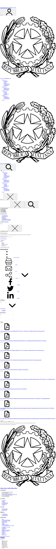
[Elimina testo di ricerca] (17, 204)
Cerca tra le (3, 209)
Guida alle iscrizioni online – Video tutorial (8, 525)
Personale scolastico (6, 88)
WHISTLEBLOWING (5, 524)
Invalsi (3, 523)
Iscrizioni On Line (4, 522)
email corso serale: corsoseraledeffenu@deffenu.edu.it (9, 494)
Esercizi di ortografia (5, 216)
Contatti (3, 100)
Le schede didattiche (6, 189)
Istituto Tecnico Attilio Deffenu (6, 219)
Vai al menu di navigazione (8, 7)
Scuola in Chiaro (4, 521)
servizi (1, 223)
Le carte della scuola (6, 84)
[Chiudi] (10, 196)
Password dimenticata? (3, 238)
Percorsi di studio (4, 510)
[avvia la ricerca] (31, 204)
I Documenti (4, 310)
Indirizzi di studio (4, 218)
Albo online (5, 94)
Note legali (3, 532)
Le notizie (5, 92)
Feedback (3, 531)
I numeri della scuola (7, 175)
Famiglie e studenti (6, 89)
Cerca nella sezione (4, 208)
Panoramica (5, 80)
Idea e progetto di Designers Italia (5, 536)
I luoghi (5, 82)
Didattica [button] (3, 95)
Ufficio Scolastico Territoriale (6, 520)
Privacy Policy (4, 533)
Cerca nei (3, 210)
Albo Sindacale (4, 528)
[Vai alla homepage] (28, 77)
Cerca (1, 207)
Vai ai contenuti (2, 7)
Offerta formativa (6, 97)
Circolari (3, 529)
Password (1, 237)
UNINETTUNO (4, 534)
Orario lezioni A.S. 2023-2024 (6, 220)
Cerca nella (3, 211)
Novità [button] (3, 182)
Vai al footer (14, 7)
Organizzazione (6, 85)
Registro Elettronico (5, 215)
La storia (5, 86)
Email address (2, 236)
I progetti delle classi (6, 98)
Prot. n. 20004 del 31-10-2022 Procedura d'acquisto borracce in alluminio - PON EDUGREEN (14, 369)
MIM (3, 519)
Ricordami (2, 240)
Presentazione (6, 81)
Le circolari (5, 93)
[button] (16, 278)
